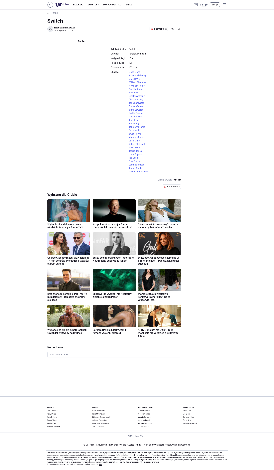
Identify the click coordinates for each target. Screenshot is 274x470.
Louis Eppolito (136, 154)
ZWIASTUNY (93, 5)
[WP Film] (64, 4)
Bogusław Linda (144, 414)
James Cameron (144, 411)
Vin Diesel (187, 414)
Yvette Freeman (136, 113)
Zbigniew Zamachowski (101, 417)
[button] (203, 4)
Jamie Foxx (51, 423)
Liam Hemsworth (98, 411)
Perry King (134, 123)
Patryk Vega (51, 414)
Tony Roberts (135, 116)
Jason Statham (98, 427)
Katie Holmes (52, 417)
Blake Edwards (136, 109)
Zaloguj (215, 5)
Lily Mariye (134, 79)
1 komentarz (160, 28)
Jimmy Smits (135, 168)
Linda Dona (134, 72)
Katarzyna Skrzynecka (100, 423)
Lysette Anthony (137, 96)
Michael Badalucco (138, 171)
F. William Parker (137, 85)
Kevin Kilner (134, 147)
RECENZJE (78, 5)
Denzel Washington (145, 423)
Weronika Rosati (144, 420)
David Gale (134, 140)
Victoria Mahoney (137, 75)
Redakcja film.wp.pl (64, 27)
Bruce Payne (135, 133)
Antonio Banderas (144, 417)
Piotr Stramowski (98, 414)
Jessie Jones (135, 151)
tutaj (100, 464)
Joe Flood (134, 120)
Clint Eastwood (53, 411)
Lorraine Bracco (136, 164)
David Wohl (134, 130)
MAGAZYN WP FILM (112, 5)
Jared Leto (187, 411)
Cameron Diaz (188, 417)
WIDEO (129, 5)
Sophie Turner (52, 420)
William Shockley (137, 82)
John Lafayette (136, 103)
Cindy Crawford (144, 427)
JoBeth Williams (137, 127)
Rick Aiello (134, 92)
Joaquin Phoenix (53, 427)
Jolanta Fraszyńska (99, 420)
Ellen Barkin (134, 161)
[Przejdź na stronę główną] (50, 6)
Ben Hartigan (135, 89)
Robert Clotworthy (138, 144)
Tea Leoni (133, 157)
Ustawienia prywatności (177, 444)
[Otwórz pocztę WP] (196, 4)
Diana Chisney (136, 99)
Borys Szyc (187, 420)
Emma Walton (136, 106)
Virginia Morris (136, 137)
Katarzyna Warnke (190, 423)
